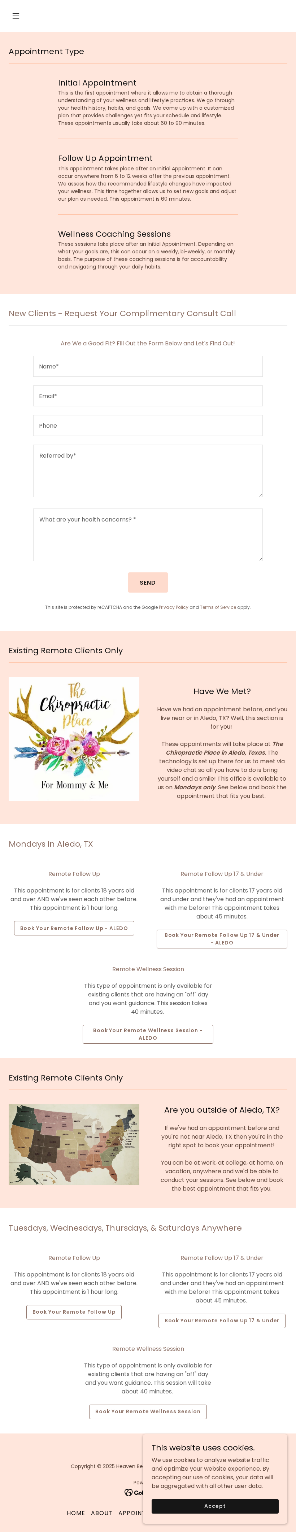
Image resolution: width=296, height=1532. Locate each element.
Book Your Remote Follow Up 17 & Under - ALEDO (222, 938)
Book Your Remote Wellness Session (147, 1411)
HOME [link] (76, 1513)
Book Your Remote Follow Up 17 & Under (222, 1320)
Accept (215, 1506)
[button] (41, 16)
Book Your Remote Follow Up (74, 1311)
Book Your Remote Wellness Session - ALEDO (148, 1034)
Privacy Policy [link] (173, 607)
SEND (148, 583)
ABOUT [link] (102, 1513)
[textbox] (147, 366)
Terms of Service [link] (218, 607)
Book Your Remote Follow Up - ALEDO (74, 928)
